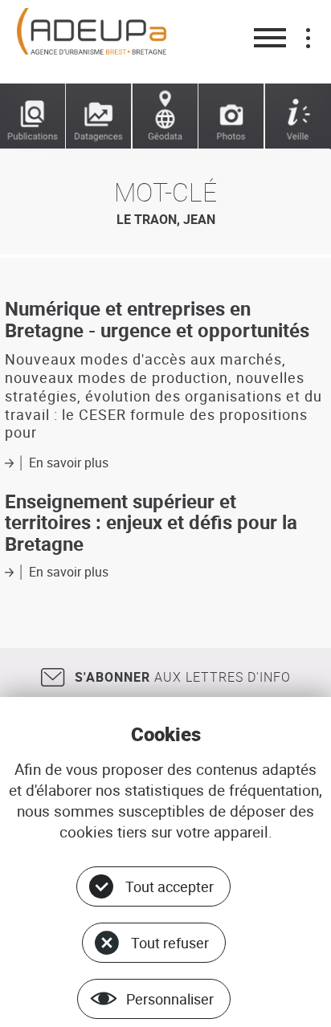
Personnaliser (170, 999)
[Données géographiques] (165, 116)
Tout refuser (170, 942)
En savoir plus (68, 462)
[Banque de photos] (231, 116)
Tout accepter (169, 886)
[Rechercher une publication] (33, 116)
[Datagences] (99, 116)
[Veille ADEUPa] (298, 116)
